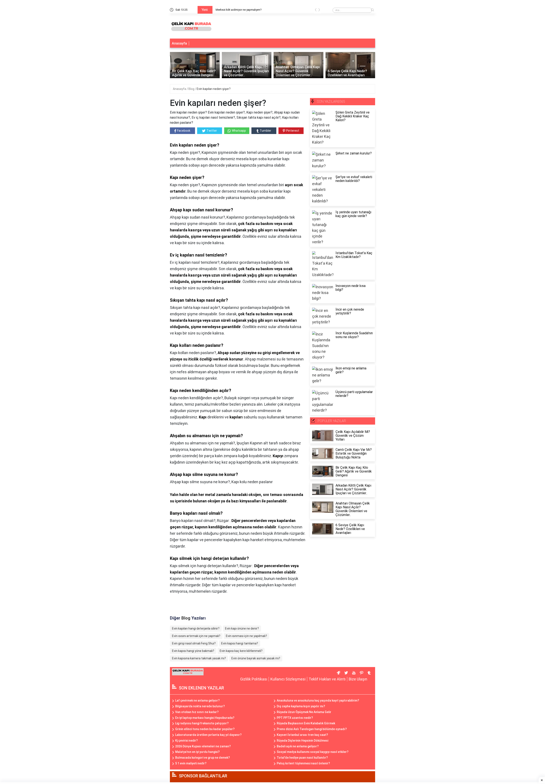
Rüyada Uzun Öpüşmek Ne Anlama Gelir (304, 712)
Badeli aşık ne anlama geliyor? (298, 746)
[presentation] (315, 10)
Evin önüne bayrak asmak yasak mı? (255, 658)
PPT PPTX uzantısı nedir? (295, 717)
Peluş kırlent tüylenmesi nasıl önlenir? (303, 763)
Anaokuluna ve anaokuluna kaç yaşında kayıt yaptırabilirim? (318, 700)
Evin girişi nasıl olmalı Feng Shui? (194, 643)
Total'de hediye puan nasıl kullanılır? (302, 757)
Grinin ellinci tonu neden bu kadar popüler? (205, 729)
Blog (191, 89)
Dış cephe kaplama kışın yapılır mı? (301, 706)
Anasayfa (179, 43)
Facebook (183, 130)
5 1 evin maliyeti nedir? (191, 763)
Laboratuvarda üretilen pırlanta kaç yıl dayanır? (208, 734)
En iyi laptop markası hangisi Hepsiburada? (204, 717)
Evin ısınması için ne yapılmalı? (246, 636)
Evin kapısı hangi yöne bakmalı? (193, 651)
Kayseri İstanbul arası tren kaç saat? (302, 734)
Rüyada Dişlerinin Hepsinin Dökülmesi (302, 740)
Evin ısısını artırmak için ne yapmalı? (196, 636)
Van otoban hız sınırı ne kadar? (197, 712)
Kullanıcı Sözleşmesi (287, 679)
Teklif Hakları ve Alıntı (327, 679)
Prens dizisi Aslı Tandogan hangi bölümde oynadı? (312, 729)
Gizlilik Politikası (253, 679)
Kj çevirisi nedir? (186, 740)
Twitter (212, 130)
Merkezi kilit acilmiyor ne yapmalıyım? (239, 9)
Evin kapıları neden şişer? (214, 89)
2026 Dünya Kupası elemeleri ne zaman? (203, 746)
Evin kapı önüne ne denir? (242, 628)
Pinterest (292, 130)
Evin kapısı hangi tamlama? (239, 643)
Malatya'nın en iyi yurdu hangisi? (197, 752)
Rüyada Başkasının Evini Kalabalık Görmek (306, 723)
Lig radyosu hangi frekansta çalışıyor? (202, 723)
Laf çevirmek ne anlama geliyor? (197, 700)
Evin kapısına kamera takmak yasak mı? (199, 658)
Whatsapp (239, 130)
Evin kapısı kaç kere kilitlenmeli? (241, 651)
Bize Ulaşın (358, 679)
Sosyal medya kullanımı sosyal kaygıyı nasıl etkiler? (313, 752)
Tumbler (265, 130)
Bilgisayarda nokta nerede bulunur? (200, 706)
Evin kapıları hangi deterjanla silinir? (195, 628)
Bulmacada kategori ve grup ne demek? (202, 757)
